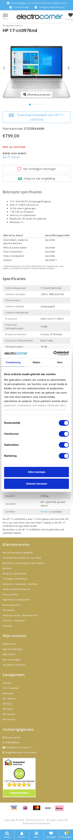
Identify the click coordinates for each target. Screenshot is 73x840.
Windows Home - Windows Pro (20, 615)
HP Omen (8, 708)
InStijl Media (43, 823)
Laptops (7, 682)
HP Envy (7, 703)
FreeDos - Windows (14, 620)
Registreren (9, 643)
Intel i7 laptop (44, 522)
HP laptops (13, 157)
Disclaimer (9, 610)
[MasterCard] (38, 809)
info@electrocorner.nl (18, 747)
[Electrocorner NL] (39, 16)
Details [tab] (36, 362)
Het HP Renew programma (18, 552)
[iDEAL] (26, 809)
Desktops (8, 693)
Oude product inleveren (16, 589)
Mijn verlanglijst (12, 659)
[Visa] (15, 809)
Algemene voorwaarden (16, 599)
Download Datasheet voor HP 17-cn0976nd (40, 117)
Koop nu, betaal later (15, 573)
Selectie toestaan (36, 483)
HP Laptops (9, 698)
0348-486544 (11, 742)
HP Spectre (9, 719)
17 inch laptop (41, 519)
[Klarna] (59, 809)
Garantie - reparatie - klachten (20, 584)
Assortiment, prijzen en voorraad (22, 557)
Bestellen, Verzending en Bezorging (23, 563)
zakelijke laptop (12, 532)
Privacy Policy (10, 594)
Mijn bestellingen (12, 649)
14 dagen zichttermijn (15, 578)
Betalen (7, 568)
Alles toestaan (36, 471)
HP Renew (46, 511)
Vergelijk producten (14, 664)
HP (67, 519)
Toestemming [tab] (13, 362)
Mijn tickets (9, 654)
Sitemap (7, 625)
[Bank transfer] (49, 809)
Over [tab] (59, 362)
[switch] (64, 434)
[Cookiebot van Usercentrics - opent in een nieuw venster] (53, 353)
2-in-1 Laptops (11, 688)
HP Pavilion (9, 714)
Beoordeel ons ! (12, 604)
